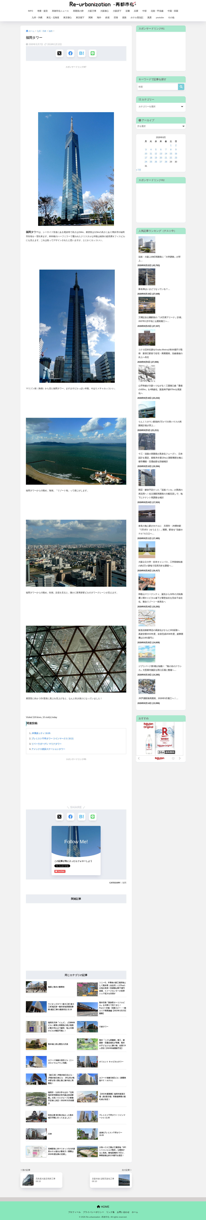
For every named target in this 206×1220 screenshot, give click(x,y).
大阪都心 (104, 11)
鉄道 (107, 17)
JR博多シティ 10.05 (41, 733)
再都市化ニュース (60, 11)
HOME (104, 1206)
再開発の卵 (78, 11)
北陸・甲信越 (157, 11)
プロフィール (74, 1212)
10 (146, 154)
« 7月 (138, 170)
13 (161, 154)
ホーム (135, 1212)
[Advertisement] (76, 89)
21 (166, 158)
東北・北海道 (53, 17)
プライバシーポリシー (93, 1212)
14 (166, 154)
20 (161, 158)
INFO (30, 11)
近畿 (128, 11)
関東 (91, 17)
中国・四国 (173, 11)
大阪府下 (117, 11)
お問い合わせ (123, 1212)
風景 (149, 17)
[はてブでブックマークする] (81, 53)
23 (176, 158)
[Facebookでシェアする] (70, 53)
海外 (99, 17)
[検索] (181, 87)
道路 (124, 17)
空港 (116, 17)
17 (146, 158)
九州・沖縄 (37, 17)
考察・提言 (42, 11)
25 (151, 162)
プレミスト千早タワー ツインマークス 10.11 (52, 738)
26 (156, 162)
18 (151, 158)
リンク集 (110, 1212)
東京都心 (67, 17)
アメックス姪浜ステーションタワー (48, 749)
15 (171, 154)
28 (166, 162)
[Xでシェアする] (59, 53)
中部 (144, 11)
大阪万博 (92, 11)
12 (156, 154)
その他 (171, 17)
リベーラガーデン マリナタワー (47, 744)
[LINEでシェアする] (93, 53)
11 (151, 154)
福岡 (124, 883)
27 (161, 162)
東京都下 (80, 17)
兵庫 (136, 11)
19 (156, 158)
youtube (160, 17)
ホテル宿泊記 (137, 17)
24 (146, 162)
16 (176, 154)
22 (171, 158)
